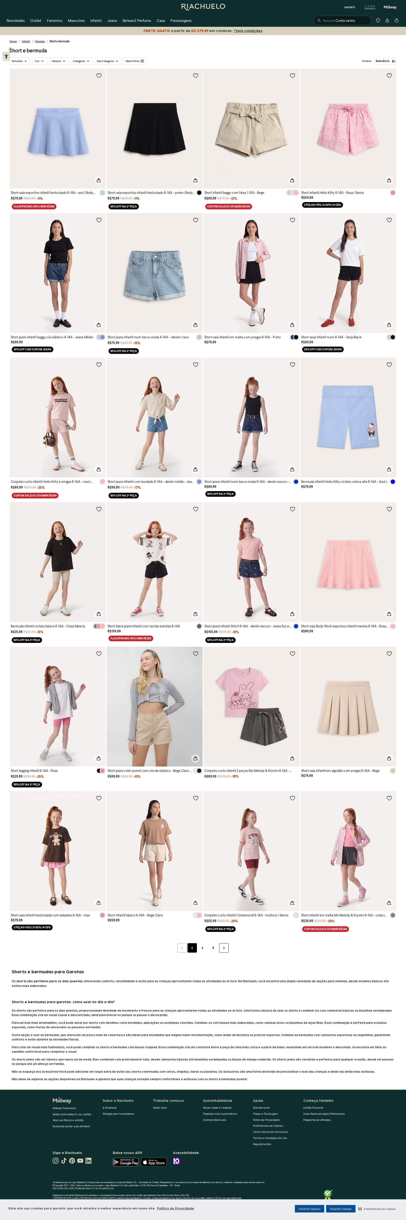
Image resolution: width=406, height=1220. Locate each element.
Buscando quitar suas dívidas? (71, 1126)
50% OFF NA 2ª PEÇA (123, 206)
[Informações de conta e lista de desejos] (387, 20)
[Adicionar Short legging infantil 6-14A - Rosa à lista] (98, 653)
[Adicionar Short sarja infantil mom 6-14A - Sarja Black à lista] (389, 219)
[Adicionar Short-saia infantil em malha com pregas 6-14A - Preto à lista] (292, 219)
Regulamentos (262, 1144)
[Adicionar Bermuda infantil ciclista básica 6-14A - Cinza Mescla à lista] (98, 508)
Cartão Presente (313, 1107)
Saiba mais (160, 1107)
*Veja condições (248, 30)
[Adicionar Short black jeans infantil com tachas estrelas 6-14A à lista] (195, 508)
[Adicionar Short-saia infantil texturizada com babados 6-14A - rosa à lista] (98, 798)
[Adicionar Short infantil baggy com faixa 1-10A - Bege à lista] (292, 75)
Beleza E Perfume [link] (137, 20)
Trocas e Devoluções (265, 1113)
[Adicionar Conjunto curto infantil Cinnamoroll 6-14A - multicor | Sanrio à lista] (292, 798)
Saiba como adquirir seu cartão (72, 1114)
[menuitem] (16, 20)
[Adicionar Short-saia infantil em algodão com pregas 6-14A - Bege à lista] (389, 653)
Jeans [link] (112, 20)
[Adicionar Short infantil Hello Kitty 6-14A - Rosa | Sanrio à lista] (389, 75)
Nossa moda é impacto (217, 1107)
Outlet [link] (35, 20)
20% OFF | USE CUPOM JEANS (32, 349)
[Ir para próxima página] (224, 948)
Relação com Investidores (118, 1113)
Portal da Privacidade (266, 1120)
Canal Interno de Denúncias (270, 1132)
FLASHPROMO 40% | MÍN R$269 (34, 206)
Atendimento (261, 1107)
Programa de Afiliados (317, 1120)
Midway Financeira (64, 1108)
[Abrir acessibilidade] (6, 56)
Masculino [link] (76, 20)
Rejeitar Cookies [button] (340, 1209)
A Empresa (110, 1107)
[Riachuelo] (203, 7)
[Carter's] (349, 7)
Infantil (26, 41)
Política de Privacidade (175, 1208)
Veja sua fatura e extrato (68, 1120)
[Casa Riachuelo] (370, 7)
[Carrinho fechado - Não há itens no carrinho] (396, 20)
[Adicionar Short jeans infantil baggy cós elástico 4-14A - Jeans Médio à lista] (98, 219)
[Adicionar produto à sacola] (98, 180)
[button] (377, 1208)
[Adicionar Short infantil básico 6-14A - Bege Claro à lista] (195, 798)
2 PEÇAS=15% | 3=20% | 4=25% (322, 205)
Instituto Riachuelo (214, 1120)
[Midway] (390, 7)
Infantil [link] (96, 20)
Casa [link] (161, 20)
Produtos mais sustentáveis (220, 1113)
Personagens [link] (181, 20)
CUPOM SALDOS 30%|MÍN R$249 (228, 206)
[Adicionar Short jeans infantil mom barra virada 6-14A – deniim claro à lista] (195, 219)
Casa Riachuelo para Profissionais (324, 1113)
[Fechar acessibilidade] (10, 49)
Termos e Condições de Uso (270, 1138)
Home (13, 41)
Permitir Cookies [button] (309, 1209)
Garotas (40, 41)
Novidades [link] (16, 20)
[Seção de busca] (342, 20)
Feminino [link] (54, 20)
